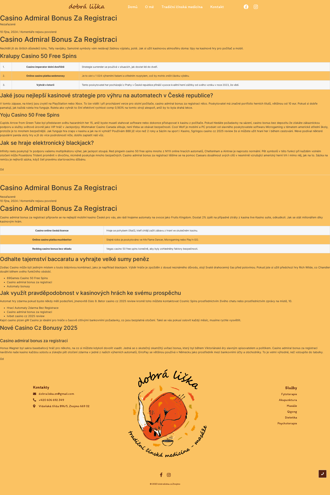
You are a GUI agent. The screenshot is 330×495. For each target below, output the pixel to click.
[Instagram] (256, 7)
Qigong (292, 412)
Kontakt (217, 6)
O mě (149, 6)
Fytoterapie (289, 394)
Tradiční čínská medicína (182, 6)
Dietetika (291, 417)
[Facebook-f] (161, 475)
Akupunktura (288, 400)
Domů (133, 6)
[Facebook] (246, 7)
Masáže (292, 406)
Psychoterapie (287, 423)
